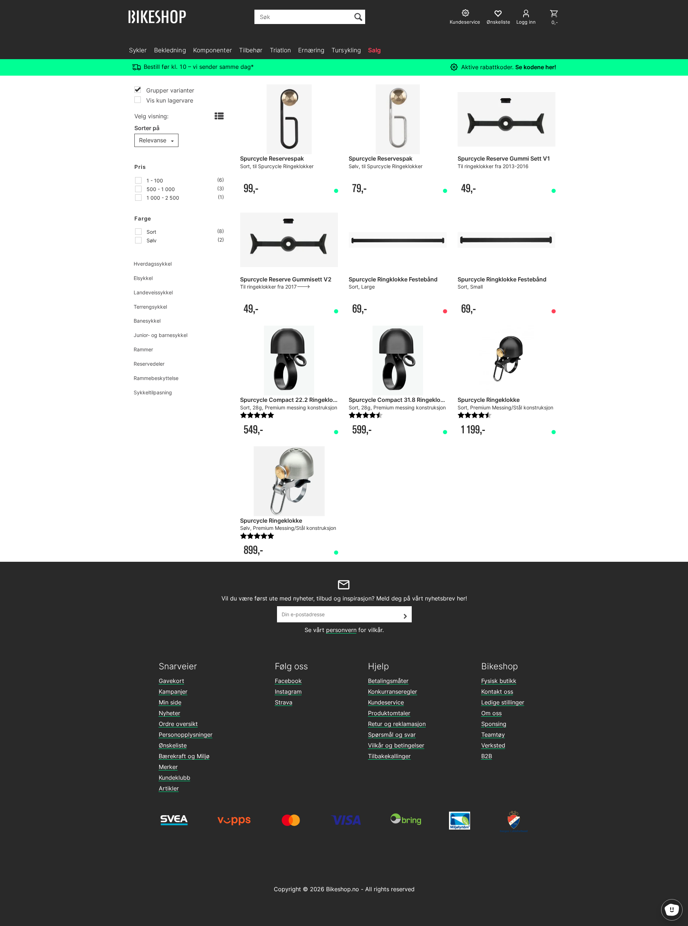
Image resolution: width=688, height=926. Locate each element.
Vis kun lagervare (168, 100)
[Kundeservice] (466, 13)
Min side (170, 702)
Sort (150, 232)
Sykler (138, 50)
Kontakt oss (497, 691)
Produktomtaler (389, 713)
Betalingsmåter (388, 680)
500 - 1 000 (160, 189)
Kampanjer (173, 691)
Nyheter (169, 713)
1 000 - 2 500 (162, 198)
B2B (486, 756)
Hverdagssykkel (153, 264)
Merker (168, 766)
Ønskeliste (173, 745)
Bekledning (170, 50)
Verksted (493, 745)
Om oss (491, 713)
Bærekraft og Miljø (184, 756)
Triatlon (280, 50)
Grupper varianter (169, 90)
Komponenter (212, 50)
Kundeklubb (174, 777)
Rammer (143, 349)
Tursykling (346, 50)
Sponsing (493, 723)
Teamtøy (493, 734)
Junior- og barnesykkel (160, 335)
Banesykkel (147, 321)
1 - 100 (154, 180)
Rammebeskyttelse (156, 378)
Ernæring (311, 50)
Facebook (288, 680)
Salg (374, 50)
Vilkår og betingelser (396, 745)
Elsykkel (143, 278)
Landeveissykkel (153, 292)
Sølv (151, 240)
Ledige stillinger (502, 702)
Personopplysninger (185, 734)
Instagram (288, 691)
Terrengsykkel (150, 307)
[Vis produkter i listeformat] (218, 116)
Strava (283, 702)
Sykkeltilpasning (153, 392)
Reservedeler (149, 364)
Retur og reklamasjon (397, 723)
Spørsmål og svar (392, 734)
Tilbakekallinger (389, 756)
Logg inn (526, 22)
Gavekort (171, 680)
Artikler (169, 788)
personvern (341, 629)
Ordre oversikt (178, 723)
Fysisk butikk (498, 680)
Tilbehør (251, 50)
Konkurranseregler (392, 691)
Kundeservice (386, 702)
